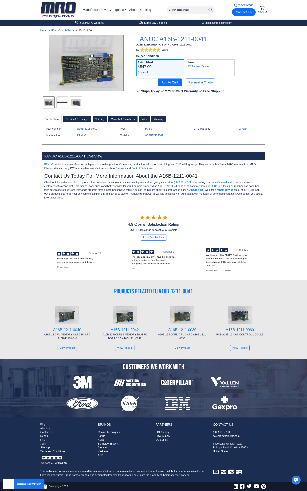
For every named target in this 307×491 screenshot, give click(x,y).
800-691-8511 (245, 5)
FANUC (55, 30)
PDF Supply (162, 432)
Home (43, 30)
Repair (44, 436)
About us (45, 428)
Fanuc (101, 436)
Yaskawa (103, 451)
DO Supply (161, 439)
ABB (100, 455)
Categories (116, 10)
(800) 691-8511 (182, 182)
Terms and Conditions (52, 451)
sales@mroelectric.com (225, 182)
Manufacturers (93, 10)
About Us (135, 10)
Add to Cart (170, 82)
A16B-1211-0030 (182, 330)
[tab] (52, 119)
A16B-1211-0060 (240, 330)
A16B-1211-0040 (67, 330)
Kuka (101, 439)
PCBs (67, 30)
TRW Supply (162, 436)
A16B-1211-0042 (125, 330)
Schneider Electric (108, 443)
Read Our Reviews (153, 237)
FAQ (42, 439)
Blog (148, 10)
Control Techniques (142, 168)
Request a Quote (200, 82)
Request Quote (200, 66)
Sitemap (45, 447)
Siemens (121, 168)
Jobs (43, 443)
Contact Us (244, 12)
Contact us (46, 432)
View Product (67, 348)
